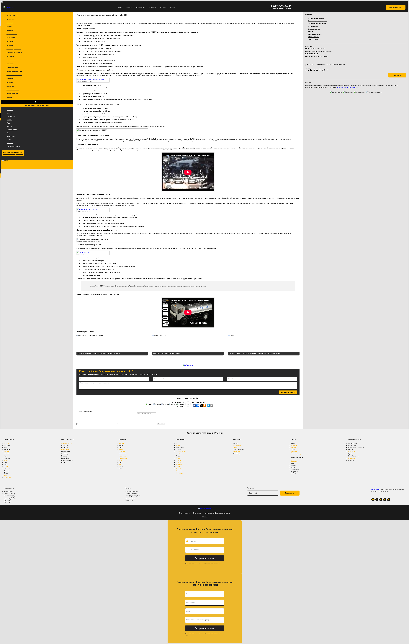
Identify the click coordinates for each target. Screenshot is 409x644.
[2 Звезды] (157, 404)
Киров (178, 445)
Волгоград (294, 447)
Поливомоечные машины (14, 75)
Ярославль (7, 477)
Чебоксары (179, 473)
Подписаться (289, 493)
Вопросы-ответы (12, 130)
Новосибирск (123, 458)
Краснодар (294, 452)
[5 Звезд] (180, 404)
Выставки (10, 143)
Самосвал (9, 97)
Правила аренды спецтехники (315, 48)
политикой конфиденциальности (347, 87)
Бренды (310, 31)
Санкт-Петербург (66, 443)
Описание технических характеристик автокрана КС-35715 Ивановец (99, 353)
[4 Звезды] (173, 404)
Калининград (65, 450)
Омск (120, 460)
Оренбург (179, 454)
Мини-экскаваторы (12, 67)
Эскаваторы (10, 78)
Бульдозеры (10, 19)
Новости (129, 7)
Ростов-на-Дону (296, 454)
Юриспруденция (314, 29)
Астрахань (294, 445)
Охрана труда (313, 39)
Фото (8, 133)
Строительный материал (317, 23)
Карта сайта (184, 513)
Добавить (397, 75)
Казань (178, 467)
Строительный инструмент (317, 21)
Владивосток (352, 452)
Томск (120, 464)
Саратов (178, 462)
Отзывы (119, 7)
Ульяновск (179, 471)
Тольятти (179, 464)
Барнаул (121, 443)
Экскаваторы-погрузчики (14, 71)
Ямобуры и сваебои (12, 93)
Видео (9, 139)
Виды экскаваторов (311, 54)
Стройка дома (313, 26)
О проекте (152, 7)
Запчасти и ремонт (315, 34)
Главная (204, 517)
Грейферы (9, 45)
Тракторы (9, 63)
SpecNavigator (375, 489)
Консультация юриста (13, 146)
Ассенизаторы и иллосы (13, 49)
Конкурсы (10, 110)
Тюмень (235, 447)
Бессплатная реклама (13, 153)
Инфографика (11, 136)
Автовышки (10, 41)
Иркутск (121, 450)
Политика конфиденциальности (217, 513)
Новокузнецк (123, 454)
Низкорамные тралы (12, 90)
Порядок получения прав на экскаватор (318, 51)
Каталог (172, 7)
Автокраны (9, 23)
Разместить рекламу (131, 491)
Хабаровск (351, 458)
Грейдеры (9, 26)
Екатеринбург (237, 445)
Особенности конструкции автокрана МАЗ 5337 (167, 353)
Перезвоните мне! (395, 7)
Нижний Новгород (181, 452)
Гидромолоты (10, 37)
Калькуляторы (140, 7)
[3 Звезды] (165, 404)
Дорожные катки (11, 34)
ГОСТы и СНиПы (313, 37)
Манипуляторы (11, 60)
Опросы (9, 126)
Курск (6, 460)
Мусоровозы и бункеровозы (14, 52)
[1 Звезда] (149, 404)
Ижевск (178, 469)
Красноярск (122, 456)
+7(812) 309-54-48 (280, 6)
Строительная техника (316, 18)
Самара (178, 460)
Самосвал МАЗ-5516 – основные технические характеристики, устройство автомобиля (255, 353)
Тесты (8, 123)
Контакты (197, 513)
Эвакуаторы (10, 86)
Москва (6, 443)
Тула (5, 475)
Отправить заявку (288, 392)
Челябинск (236, 452)
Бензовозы (9, 30)
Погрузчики (9, 82)
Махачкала (294, 461)
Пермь (178, 458)
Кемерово (122, 452)
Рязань (6, 467)
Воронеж (7, 452)
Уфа (177, 443)
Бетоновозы (10, 56)
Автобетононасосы (12, 15)
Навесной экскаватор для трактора (316, 56)
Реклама (163, 7)
